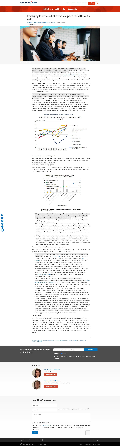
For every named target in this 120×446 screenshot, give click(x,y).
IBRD (33, 444)
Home (67, 3)
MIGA (41, 444)
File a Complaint (96, 440)
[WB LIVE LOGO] (91, 3)
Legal (21, 440)
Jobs (41, 440)
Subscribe (90, 349)
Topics (78, 3)
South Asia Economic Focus (72, 75)
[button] (97, 3)
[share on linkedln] (2, 224)
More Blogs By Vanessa (51, 386)
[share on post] (2, 221)
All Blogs (72, 3)
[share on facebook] (2, 218)
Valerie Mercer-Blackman (34, 22)
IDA (35, 444)
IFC (38, 444)
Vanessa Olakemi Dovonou (49, 22)
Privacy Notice (47, 425)
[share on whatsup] (2, 226)
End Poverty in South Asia (66, 9)
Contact (84, 3)
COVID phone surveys (44, 274)
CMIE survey (57, 256)
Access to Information (34, 440)
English (33, 24)
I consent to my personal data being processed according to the (75, 357)
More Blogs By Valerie (50, 374)
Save (35, 432)
